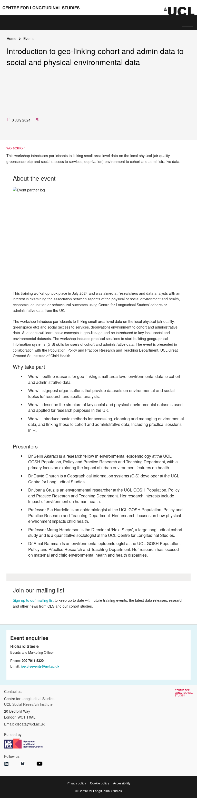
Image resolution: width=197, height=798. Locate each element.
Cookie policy (99, 783)
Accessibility (121, 783)
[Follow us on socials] (6, 764)
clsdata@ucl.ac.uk (30, 724)
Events (28, 38)
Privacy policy (76, 783)
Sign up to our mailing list (33, 600)
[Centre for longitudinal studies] (179, 11)
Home (11, 38)
